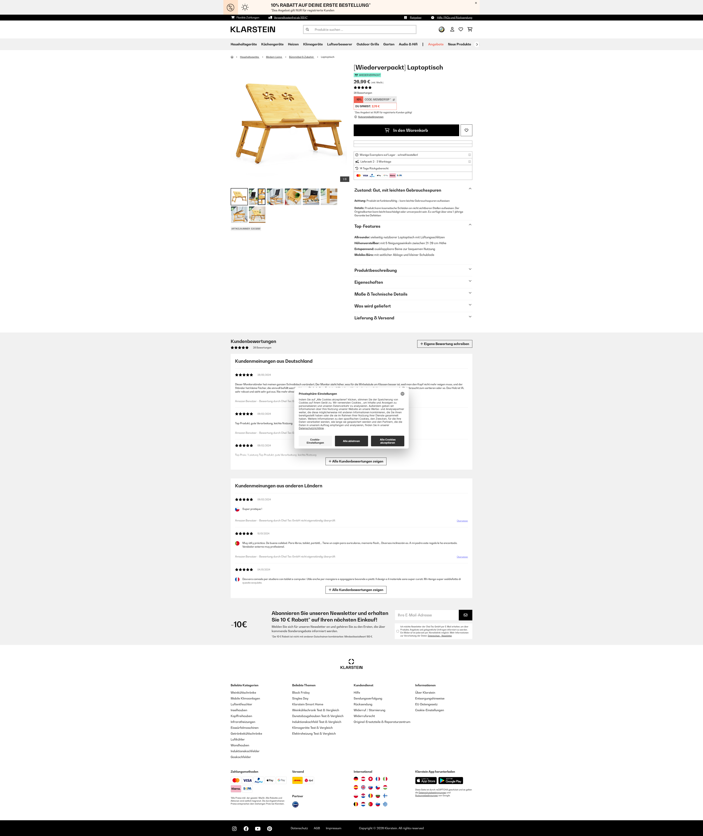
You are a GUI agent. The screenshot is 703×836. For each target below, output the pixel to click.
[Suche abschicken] (307, 29)
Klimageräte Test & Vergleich (312, 727)
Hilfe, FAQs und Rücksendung (454, 17)
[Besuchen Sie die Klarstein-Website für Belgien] (356, 804)
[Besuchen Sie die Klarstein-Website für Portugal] (370, 804)
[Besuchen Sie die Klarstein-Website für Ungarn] (385, 787)
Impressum (333, 828)
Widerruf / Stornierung (369, 710)
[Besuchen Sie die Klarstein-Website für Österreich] (363, 779)
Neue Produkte (459, 44)
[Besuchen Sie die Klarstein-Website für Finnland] (385, 796)
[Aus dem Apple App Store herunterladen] (426, 780)
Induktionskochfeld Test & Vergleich (316, 722)
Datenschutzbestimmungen (432, 792)
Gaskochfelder (241, 757)
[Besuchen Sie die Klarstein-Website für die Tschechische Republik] (378, 787)
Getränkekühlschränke (246, 733)
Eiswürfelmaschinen (244, 727)
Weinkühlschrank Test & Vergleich (315, 710)
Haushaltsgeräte (249, 56)
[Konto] (452, 29)
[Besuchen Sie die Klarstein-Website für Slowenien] (378, 804)
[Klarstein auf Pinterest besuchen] (269, 828)
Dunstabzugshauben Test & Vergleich (317, 716)
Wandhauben (240, 745)
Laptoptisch (327, 56)
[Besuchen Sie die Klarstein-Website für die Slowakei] (370, 787)
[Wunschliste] (461, 29)
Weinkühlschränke (243, 692)
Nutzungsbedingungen (426, 795)
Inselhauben (239, 710)
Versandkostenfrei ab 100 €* (291, 17)
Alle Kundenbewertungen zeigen (357, 461)
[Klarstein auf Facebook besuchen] (246, 828)
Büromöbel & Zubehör (301, 56)
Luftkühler (238, 739)
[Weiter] (477, 44)
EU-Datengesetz (426, 704)
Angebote (436, 44)
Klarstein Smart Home (307, 704)
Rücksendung (363, 704)
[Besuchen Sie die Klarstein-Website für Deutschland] (356, 779)
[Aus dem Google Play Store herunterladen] (450, 780)
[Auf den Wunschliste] (466, 130)
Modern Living (274, 56)
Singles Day (300, 698)
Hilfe (357, 692)
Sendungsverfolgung (368, 698)
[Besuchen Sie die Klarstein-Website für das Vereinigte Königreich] (363, 787)
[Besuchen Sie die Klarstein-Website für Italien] (385, 779)
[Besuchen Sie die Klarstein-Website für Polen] (356, 796)
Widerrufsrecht (364, 716)
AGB (317, 828)
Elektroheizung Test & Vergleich (314, 733)
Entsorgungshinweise (430, 698)
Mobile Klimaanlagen (245, 698)
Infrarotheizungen (243, 722)
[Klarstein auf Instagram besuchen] (234, 828)
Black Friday (301, 692)
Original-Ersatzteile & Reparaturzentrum (382, 722)
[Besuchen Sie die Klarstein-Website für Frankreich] (378, 779)
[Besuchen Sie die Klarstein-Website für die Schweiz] (370, 779)
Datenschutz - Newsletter (440, 636)
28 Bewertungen (363, 92)
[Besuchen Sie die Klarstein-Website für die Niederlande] (363, 804)
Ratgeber (416, 17)
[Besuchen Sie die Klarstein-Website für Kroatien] (363, 796)
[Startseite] (235, 56)
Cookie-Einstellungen (429, 710)
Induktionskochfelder (245, 751)
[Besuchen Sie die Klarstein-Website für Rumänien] (370, 796)
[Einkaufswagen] (469, 29)
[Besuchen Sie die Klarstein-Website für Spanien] (356, 787)
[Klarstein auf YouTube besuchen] (257, 828)
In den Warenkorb (410, 130)
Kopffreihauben (241, 716)
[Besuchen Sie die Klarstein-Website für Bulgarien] (378, 796)
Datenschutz (299, 828)
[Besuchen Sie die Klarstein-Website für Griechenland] (385, 804)
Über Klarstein (425, 692)
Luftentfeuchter (241, 704)
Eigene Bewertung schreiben (446, 344)
